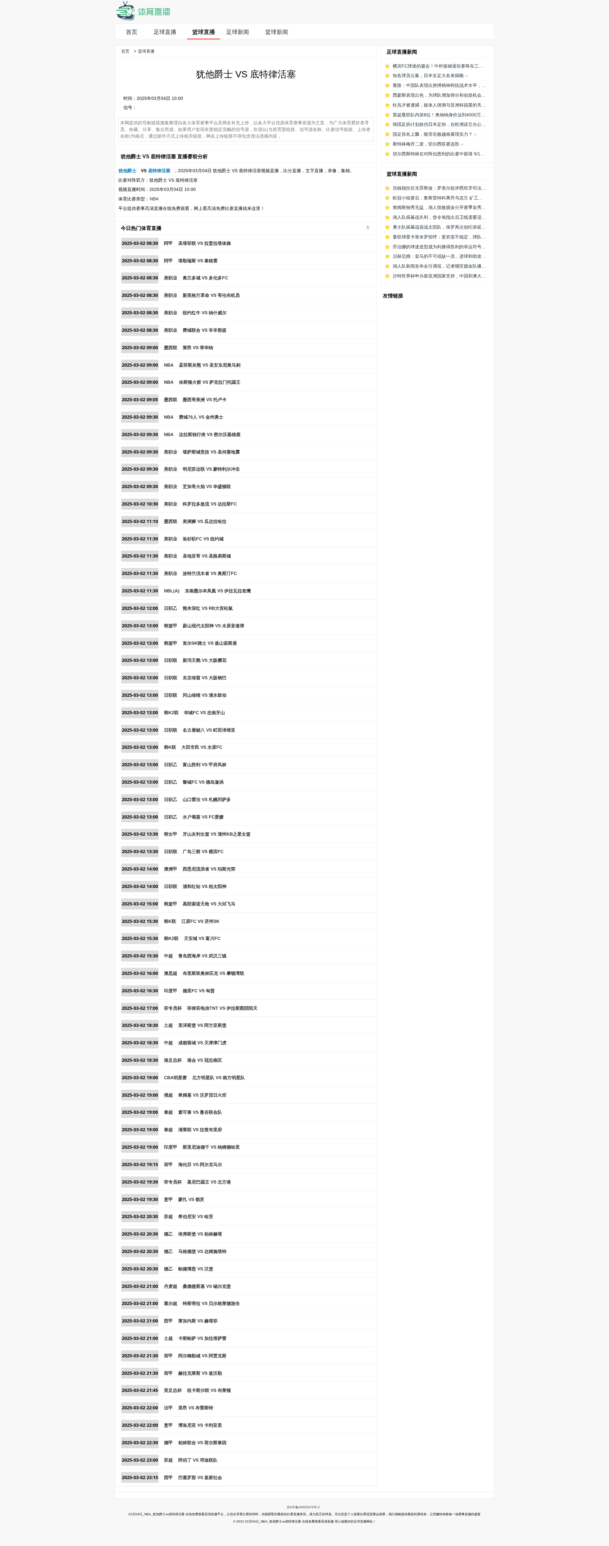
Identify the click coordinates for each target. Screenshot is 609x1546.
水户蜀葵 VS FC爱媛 (203, 816)
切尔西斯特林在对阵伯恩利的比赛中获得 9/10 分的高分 (447, 153)
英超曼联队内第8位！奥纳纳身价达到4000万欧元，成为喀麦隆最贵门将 (463, 114)
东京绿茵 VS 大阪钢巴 (204, 677)
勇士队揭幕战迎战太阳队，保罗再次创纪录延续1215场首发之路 (455, 227)
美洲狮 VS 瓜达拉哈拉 (204, 521)
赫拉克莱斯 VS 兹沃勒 (200, 1373)
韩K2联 (171, 712)
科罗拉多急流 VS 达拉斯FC (210, 503)
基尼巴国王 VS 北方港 (209, 1181)
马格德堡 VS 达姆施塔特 (202, 1251)
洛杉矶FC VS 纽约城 (203, 538)
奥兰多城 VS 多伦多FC (205, 277)
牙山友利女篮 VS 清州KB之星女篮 (217, 834)
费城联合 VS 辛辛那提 (204, 330)
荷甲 (168, 1164)
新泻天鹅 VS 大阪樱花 (204, 660)
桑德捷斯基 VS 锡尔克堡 (207, 1286)
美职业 (170, 277)
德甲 (168, 1442)
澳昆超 (170, 973)
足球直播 (165, 32)
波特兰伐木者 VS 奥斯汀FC (210, 573)
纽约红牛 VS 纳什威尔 (204, 312)
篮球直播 (203, 32)
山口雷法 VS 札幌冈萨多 (207, 799)
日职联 (170, 660)
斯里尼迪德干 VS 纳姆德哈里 (211, 1147)
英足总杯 (173, 1390)
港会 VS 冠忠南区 (204, 1060)
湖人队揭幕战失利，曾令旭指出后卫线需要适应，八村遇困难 (453, 217)
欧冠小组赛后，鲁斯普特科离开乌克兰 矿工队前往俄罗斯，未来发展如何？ (466, 197)
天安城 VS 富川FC (202, 938)
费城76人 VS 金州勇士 (201, 417)
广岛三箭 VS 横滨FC (203, 851)
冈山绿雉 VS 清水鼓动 (204, 695)
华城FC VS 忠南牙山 (204, 712)
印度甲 (170, 990)
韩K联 (170, 747)
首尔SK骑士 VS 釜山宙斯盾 (210, 643)
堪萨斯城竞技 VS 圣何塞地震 (211, 451)
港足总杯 (173, 1060)
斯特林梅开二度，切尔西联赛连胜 (426, 144)
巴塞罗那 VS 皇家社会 (200, 1477)
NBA (154, 198)
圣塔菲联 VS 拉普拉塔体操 (204, 243)
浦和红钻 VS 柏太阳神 (204, 886)
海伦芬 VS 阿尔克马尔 (200, 1164)
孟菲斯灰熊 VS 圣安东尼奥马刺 (209, 365)
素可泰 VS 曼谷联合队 (200, 1112)
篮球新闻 (276, 32)
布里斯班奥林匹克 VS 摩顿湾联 (213, 973)
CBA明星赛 (175, 1077)
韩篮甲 (170, 625)
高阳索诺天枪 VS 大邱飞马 (209, 903)
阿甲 (168, 243)
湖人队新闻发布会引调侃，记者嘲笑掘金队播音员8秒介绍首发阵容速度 (463, 266)
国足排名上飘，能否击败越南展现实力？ (433, 134)
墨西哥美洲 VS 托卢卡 (204, 399)
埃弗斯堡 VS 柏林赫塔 (200, 1233)
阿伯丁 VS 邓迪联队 (198, 1460)
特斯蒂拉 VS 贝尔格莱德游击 (211, 1303)
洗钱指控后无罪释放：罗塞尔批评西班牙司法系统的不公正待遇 (455, 188)
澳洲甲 (170, 868)
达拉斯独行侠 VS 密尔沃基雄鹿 (209, 434)
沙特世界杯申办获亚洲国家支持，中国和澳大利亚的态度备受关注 (457, 275)
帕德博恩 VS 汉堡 (195, 1268)
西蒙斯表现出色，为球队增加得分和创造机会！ (439, 95)
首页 (131, 32)
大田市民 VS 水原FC (201, 747)
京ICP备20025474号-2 (303, 1507)
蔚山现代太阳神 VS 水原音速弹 (213, 625)
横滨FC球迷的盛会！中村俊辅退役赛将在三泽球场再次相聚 (451, 65)
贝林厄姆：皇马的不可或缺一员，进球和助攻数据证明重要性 (453, 256)
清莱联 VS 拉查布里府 (200, 1129)
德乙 (168, 1233)
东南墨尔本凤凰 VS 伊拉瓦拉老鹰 (218, 590)
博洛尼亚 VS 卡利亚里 (200, 1425)
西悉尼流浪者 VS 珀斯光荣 (209, 868)
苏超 (168, 1216)
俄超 (168, 1095)
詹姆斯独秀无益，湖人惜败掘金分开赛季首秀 (437, 207)
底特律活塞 (159, 170)
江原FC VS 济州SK (200, 921)
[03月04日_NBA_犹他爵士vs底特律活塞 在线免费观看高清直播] (142, 19)
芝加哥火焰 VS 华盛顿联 (207, 486)
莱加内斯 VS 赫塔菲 (198, 1320)
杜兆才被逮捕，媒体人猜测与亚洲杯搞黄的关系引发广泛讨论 (453, 105)
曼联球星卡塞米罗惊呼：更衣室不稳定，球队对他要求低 (448, 236)
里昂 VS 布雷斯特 (195, 1407)
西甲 (168, 1320)
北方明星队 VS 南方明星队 (218, 1077)
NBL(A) (172, 590)
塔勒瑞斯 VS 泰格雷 (198, 260)
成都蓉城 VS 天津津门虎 (202, 1042)
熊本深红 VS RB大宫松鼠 (208, 608)
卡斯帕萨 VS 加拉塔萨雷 (202, 1338)
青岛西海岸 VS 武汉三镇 (202, 955)
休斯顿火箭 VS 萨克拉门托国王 (209, 382)
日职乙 (170, 608)
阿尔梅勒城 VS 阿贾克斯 (202, 1355)
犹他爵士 (127, 170)
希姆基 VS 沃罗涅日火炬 (202, 1095)
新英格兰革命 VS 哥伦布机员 (211, 295)
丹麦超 (170, 1286)
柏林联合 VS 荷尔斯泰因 (202, 1442)
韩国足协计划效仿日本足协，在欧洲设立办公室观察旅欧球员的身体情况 (464, 124)
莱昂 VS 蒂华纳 (198, 347)
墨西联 (170, 347)
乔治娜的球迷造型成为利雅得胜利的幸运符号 (437, 246)
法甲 (168, 1407)
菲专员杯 (173, 1008)
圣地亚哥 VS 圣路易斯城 (207, 555)
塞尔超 (170, 1303)
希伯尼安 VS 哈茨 (195, 1216)
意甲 (168, 1199)
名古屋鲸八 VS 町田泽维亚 (209, 730)
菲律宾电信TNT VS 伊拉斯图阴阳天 (222, 1008)
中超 (168, 955)
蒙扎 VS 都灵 (191, 1199)
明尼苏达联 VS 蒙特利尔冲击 (211, 469)
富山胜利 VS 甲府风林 (204, 764)
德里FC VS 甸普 (199, 990)
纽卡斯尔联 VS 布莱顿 (209, 1390)
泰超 (168, 1112)
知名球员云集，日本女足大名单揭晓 (428, 75)
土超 (168, 1025)
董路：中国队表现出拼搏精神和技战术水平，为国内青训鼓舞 (453, 85)
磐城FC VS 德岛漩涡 (203, 782)
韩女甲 (170, 834)
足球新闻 (237, 32)
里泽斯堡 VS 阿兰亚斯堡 (202, 1025)
